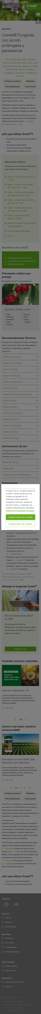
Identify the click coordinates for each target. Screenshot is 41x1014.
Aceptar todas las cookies (20, 517)
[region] (20, 507)
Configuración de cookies (20, 524)
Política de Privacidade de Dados (20, 510)
